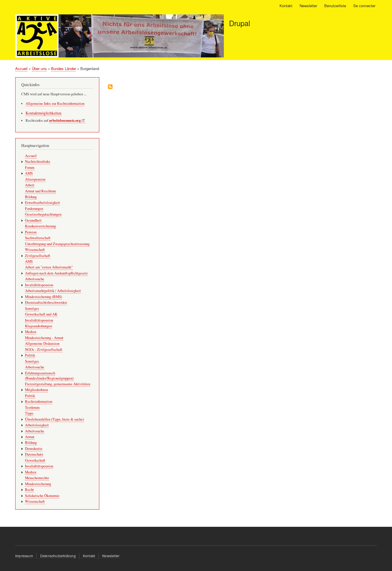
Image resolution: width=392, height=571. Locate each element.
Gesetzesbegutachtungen (43, 214)
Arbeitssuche (34, 278)
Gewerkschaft (35, 460)
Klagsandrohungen (38, 326)
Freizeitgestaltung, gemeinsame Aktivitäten (57, 384)
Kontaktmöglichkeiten (43, 113)
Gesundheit (33, 220)
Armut (29, 436)
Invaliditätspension (39, 284)
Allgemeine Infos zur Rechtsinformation (55, 103)
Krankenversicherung (40, 226)
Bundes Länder (63, 68)
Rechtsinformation (38, 401)
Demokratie (33, 448)
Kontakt (286, 5)
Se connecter (364, 5)
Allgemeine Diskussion (42, 343)
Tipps (29, 413)
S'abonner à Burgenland (110, 87)
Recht (29, 489)
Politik (30, 355)
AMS (29, 173)
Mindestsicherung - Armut (44, 337)
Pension (30, 232)
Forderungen (34, 208)
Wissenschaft (35, 249)
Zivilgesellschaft (37, 255)
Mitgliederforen (36, 389)
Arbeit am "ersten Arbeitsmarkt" (49, 267)
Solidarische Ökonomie (42, 495)
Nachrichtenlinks (37, 161)
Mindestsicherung (38, 483)
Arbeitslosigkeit (37, 425)
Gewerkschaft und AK (41, 314)
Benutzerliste (335, 5)
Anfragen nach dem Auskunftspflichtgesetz (56, 273)
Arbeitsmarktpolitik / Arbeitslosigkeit (53, 290)
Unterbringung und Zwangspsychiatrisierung (57, 243)
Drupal (239, 23)
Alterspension (35, 179)
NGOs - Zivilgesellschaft (43, 349)
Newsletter (308, 5)
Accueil (21, 68)
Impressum (24, 555)
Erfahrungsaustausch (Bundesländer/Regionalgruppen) (49, 376)
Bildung (31, 196)
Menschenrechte (37, 477)
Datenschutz (34, 454)
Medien (30, 331)
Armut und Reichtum (40, 191)
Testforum (32, 407)
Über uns (39, 68)
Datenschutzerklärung (58, 555)
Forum (29, 167)
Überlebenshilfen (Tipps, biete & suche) (54, 419)
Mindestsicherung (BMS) (43, 296)
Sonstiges (32, 308)
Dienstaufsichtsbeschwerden (46, 302)
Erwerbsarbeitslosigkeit (42, 202)
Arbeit (29, 185)
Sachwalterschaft (38, 237)
